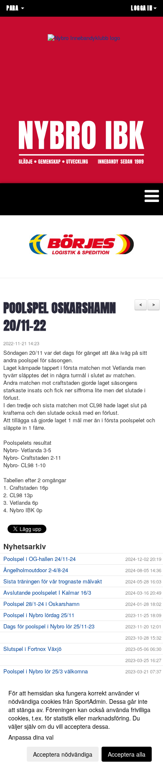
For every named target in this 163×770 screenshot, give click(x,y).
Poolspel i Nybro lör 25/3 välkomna (45, 671)
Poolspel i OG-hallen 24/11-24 (39, 559)
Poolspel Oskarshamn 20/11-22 (59, 316)
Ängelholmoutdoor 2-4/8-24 (35, 570)
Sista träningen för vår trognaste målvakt (52, 581)
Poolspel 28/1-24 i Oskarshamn (41, 604)
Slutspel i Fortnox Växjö (32, 649)
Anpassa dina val (30, 737)
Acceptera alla (126, 754)
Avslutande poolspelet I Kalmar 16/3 (47, 592)
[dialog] (81, 723)
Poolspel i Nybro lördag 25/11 (38, 615)
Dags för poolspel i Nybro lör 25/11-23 (48, 626)
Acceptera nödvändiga (62, 754)
